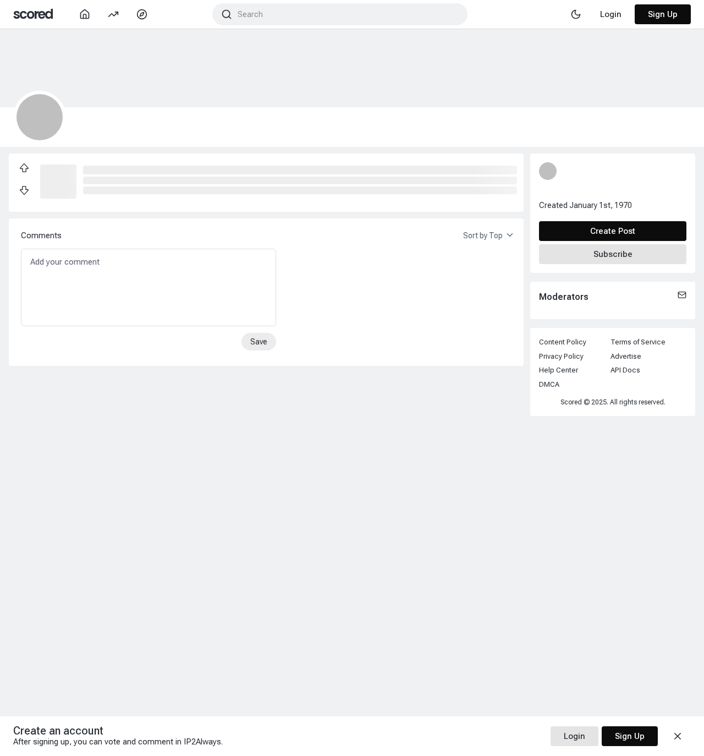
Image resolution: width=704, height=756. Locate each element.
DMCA (549, 384)
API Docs (625, 370)
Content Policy (562, 342)
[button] (58, 180)
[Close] (677, 736)
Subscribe (612, 254)
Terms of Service (638, 342)
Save (258, 341)
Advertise (625, 356)
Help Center (558, 370)
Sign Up (663, 14)
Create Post (612, 231)
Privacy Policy (561, 356)
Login (574, 736)
